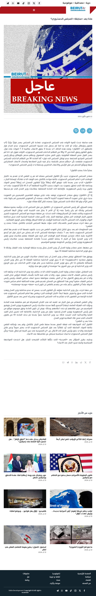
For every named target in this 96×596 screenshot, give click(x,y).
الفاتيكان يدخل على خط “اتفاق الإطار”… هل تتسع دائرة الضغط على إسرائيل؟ (27, 440)
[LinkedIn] (76, 365)
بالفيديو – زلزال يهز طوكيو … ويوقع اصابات (28, 511)
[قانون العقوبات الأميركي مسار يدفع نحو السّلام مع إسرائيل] (71, 463)
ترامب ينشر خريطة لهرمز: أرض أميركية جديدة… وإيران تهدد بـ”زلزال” (72, 512)
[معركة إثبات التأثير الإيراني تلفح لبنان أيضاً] (71, 427)
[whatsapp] (13, 3)
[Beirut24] (78, 7)
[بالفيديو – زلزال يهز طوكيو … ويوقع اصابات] (25, 498)
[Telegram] (68, 365)
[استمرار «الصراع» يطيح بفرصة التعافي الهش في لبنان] (25, 534)
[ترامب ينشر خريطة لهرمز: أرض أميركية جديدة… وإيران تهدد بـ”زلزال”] (71, 498)
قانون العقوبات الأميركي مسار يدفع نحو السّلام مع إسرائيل (71, 476)
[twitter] (34, 3)
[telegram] (8, 3)
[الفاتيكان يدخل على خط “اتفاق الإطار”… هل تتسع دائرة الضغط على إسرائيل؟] (25, 427)
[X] (85, 365)
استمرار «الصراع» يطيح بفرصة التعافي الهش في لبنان (25, 548)
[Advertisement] (48, 390)
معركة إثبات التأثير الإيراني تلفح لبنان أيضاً (74, 439)
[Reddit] (81, 365)
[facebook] (39, 3)
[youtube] (18, 3)
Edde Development (16, 590)
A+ (82, 130)
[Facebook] (90, 365)
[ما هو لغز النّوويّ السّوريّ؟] (71, 534)
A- (89, 130)
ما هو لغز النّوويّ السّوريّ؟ (80, 547)
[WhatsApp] (72, 365)
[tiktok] (24, 3)
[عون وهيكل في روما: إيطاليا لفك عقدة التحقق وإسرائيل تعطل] (25, 463)
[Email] (63, 365)
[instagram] (29, 3)
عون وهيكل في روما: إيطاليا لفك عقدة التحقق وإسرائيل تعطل (25, 476)
